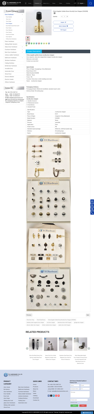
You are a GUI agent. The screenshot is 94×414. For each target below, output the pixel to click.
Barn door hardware (23, 387)
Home (29, 3)
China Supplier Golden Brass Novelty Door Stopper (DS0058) (62, 319)
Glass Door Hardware (11, 47)
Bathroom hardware (23, 389)
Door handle (7, 394)
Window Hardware (10, 60)
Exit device (7, 389)
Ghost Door (8, 74)
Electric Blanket (9, 76)
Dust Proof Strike (10, 34)
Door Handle (9, 17)
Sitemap (56, 412)
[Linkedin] (54, 396)
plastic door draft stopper (64, 325)
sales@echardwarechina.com (60, 391)
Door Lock (8, 19)
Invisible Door (9, 68)
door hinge (7, 398)
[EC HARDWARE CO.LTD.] (14, 375)
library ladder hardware (24, 394)
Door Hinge (8, 21)
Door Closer (8, 28)
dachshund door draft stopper (64, 322)
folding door (21, 400)
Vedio (34, 393)
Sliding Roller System (11, 44)
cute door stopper (51, 322)
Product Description (33, 51)
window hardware (23, 396)
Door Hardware (9, 14)
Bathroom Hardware (11, 57)
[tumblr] (56, 396)
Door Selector (9, 30)
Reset (83, 405)
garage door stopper (79, 322)
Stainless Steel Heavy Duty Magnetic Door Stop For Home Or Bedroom (51, 357)
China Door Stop (30, 319)
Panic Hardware (9, 41)
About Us (45, 3)
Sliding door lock (8, 400)
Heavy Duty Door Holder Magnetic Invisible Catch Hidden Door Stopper (35, 357)
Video (60, 3)
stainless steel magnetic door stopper (35, 322)
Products (37, 3)
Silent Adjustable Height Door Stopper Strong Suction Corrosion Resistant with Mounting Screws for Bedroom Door (65, 359)
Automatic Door (9, 71)
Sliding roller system (9, 405)
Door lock (6, 396)
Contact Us (36, 400)
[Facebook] (49, 396)
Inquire (62, 22)
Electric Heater (9, 79)
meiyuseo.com (68, 412)
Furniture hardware (23, 391)
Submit (74, 405)
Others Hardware (10, 82)
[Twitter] (51, 396)
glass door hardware (9, 403)
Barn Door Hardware (11, 52)
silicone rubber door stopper (33, 325)
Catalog (68, 3)
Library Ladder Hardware (12, 55)
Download (36, 398)
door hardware (8, 391)
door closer (7, 387)
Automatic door (22, 403)
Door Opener (9, 36)
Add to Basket (62, 26)
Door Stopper (9, 23)
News (54, 3)
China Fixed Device (41, 319)
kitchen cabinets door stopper (49, 325)
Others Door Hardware (11, 39)
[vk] (59, 396)
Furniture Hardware (10, 49)
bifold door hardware (11, 66)
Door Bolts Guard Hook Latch (12, 25)
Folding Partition (9, 63)
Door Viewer (9, 32)
